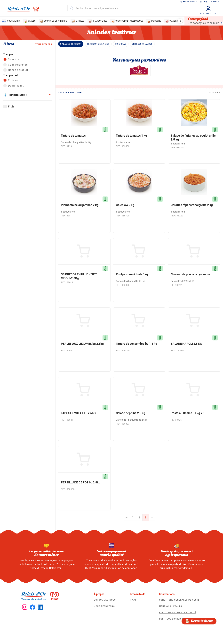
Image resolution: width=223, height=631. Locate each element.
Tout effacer (43, 44)
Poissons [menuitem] (156, 20)
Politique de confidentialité (177, 612)
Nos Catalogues (190, 2)
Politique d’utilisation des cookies (182, 618)
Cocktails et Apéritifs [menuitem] (55, 20)
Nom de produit (18, 69)
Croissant (14, 80)
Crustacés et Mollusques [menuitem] (129, 20)
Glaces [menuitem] (32, 20)
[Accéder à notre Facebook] (32, 607)
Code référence (18, 64)
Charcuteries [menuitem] (100, 20)
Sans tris (14, 59)
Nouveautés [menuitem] (13, 20)
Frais (11, 106)
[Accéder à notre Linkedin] (40, 607)
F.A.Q (133, 599)
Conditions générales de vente (179, 599)
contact (216, 2)
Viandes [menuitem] (173, 20)
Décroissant (16, 85)
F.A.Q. (205, 2)
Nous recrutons (104, 606)
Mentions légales (170, 606)
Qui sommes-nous (105, 599)
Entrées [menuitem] (80, 20)
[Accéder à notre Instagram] (25, 607)
